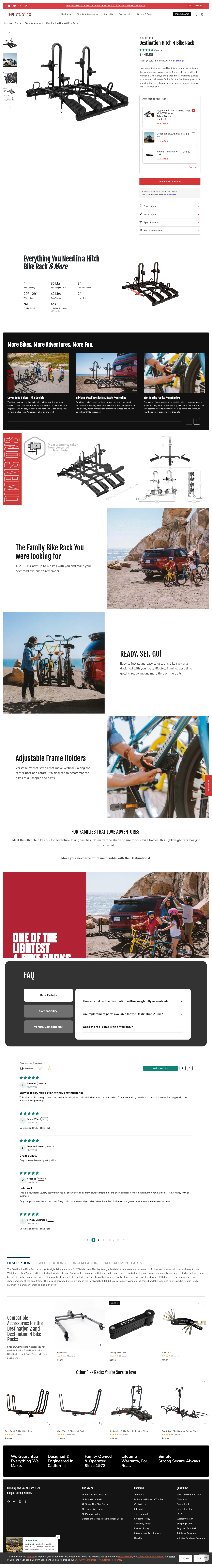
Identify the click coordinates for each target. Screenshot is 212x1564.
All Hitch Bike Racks (92, 1499)
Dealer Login (195, 6)
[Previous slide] (189, 421)
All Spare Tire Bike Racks (94, 1504)
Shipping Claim (184, 1523)
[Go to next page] (124, 1240)
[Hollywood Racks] (19, 14)
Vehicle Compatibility (48, 1027)
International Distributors (147, 1533)
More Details (162, 123)
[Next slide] (197, 421)
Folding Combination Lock (167, 153)
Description (18, 1263)
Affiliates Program (186, 1533)
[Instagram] (20, 5)
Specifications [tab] (52, 1263)
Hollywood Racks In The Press (150, 1499)
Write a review (160, 1068)
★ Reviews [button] (208, 785)
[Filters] (183, 1068)
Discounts (182, 1499)
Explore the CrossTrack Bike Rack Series (102, 1518)
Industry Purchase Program (191, 1538)
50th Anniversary (34, 23)
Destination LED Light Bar (168, 135)
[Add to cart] (100, 1344)
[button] (146, 50)
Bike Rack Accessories (87, 14)
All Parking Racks (90, 1514)
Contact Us (140, 1504)
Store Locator (182, 14)
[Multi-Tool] (184, 1324)
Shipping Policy (142, 1518)
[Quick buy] (48, 1423)
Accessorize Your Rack (154, 98)
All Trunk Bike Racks (92, 1509)
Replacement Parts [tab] (123, 1263)
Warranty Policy (142, 1523)
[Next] (126, 79)
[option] (77, 82)
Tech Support (141, 1514)
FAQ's (180, 1514)
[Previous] (10, 107)
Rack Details (48, 995)
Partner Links (125, 14)
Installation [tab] (85, 1263)
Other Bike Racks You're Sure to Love (106, 1372)
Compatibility (48, 1011)
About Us (108, 14)
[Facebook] (9, 5)
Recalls (138, 1538)
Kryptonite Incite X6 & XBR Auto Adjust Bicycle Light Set (165, 115)
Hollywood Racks (12, 23)
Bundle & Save (144, 14)
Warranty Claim (185, 1518)
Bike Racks (65, 14)
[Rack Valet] (80, 1324)
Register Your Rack (186, 1528)
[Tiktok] (26, 5)
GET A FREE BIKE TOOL (189, 1494)
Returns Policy (141, 1528)
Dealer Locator (184, 1509)
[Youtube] (14, 5)
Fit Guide (139, 1509)
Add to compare (29, 1425)
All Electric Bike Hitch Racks (96, 1494)
